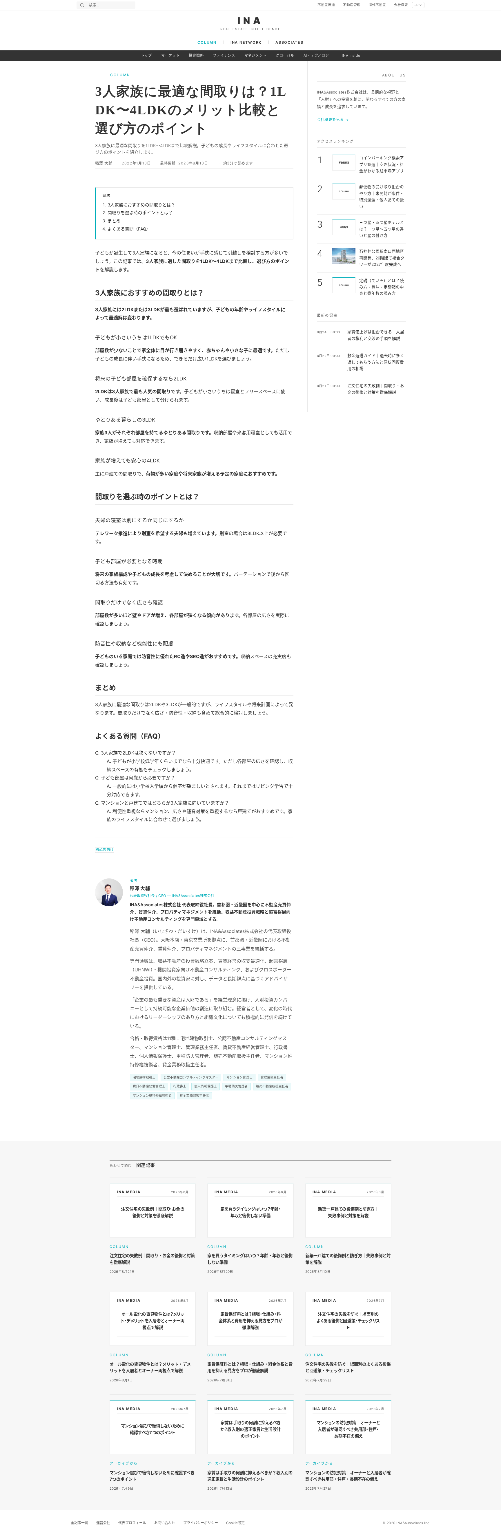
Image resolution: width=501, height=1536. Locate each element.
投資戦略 (196, 55)
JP (416, 5)
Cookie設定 (235, 1523)
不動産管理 (351, 5)
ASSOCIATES (289, 42)
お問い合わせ (164, 1523)
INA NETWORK (246, 42)
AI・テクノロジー (318, 55)
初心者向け (104, 849)
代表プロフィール (132, 1523)
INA (250, 20)
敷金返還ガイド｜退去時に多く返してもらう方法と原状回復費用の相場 (375, 362)
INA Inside (351, 55)
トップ (146, 55)
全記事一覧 (79, 1523)
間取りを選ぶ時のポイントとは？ (140, 212)
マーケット (170, 55)
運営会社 (103, 1523)
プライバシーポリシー (200, 1523)
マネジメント (255, 55)
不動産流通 (326, 5)
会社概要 (401, 5)
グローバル (285, 55)
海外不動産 (377, 5)
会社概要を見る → (333, 120)
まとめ (114, 221)
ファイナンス (224, 55)
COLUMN (206, 42)
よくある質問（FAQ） (129, 229)
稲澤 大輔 (103, 163)
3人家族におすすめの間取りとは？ (141, 205)
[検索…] (82, 5)
